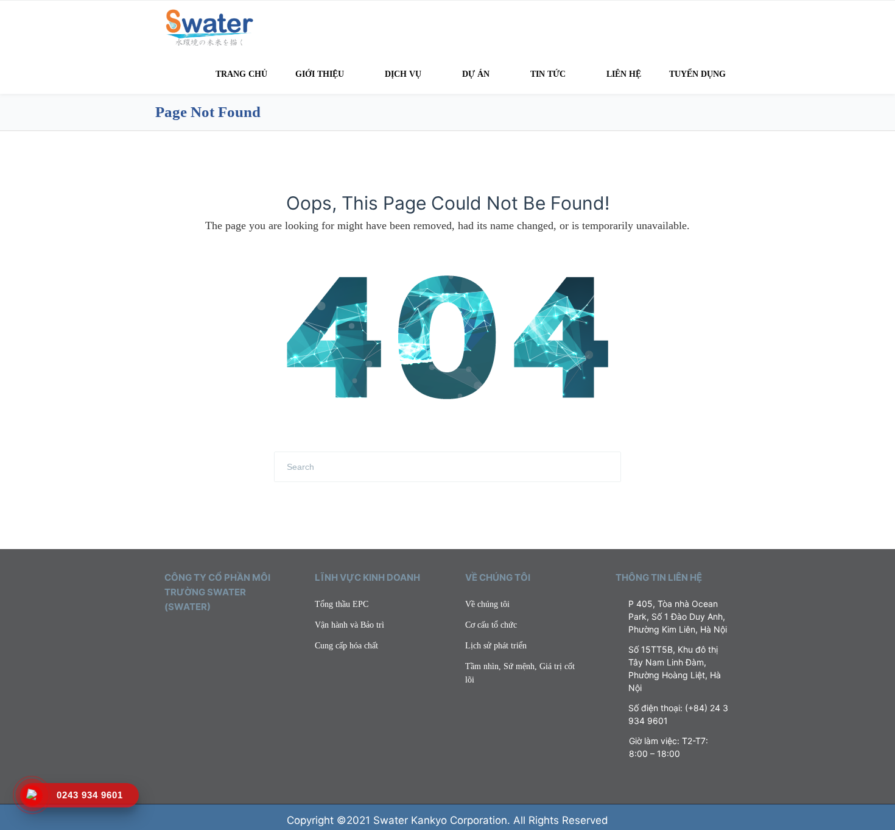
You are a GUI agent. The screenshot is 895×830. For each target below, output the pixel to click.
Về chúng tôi (487, 604)
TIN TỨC (548, 74)
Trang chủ (241, 74)
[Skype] (239, 635)
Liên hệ (623, 74)
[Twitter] (168, 635)
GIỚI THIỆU (319, 74)
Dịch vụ (403, 74)
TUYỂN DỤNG (697, 74)
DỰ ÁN (476, 74)
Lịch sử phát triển (496, 645)
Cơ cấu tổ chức (491, 625)
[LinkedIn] (204, 635)
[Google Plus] (221, 635)
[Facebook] (186, 635)
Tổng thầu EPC (341, 604)
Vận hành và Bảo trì (349, 625)
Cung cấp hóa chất (346, 645)
